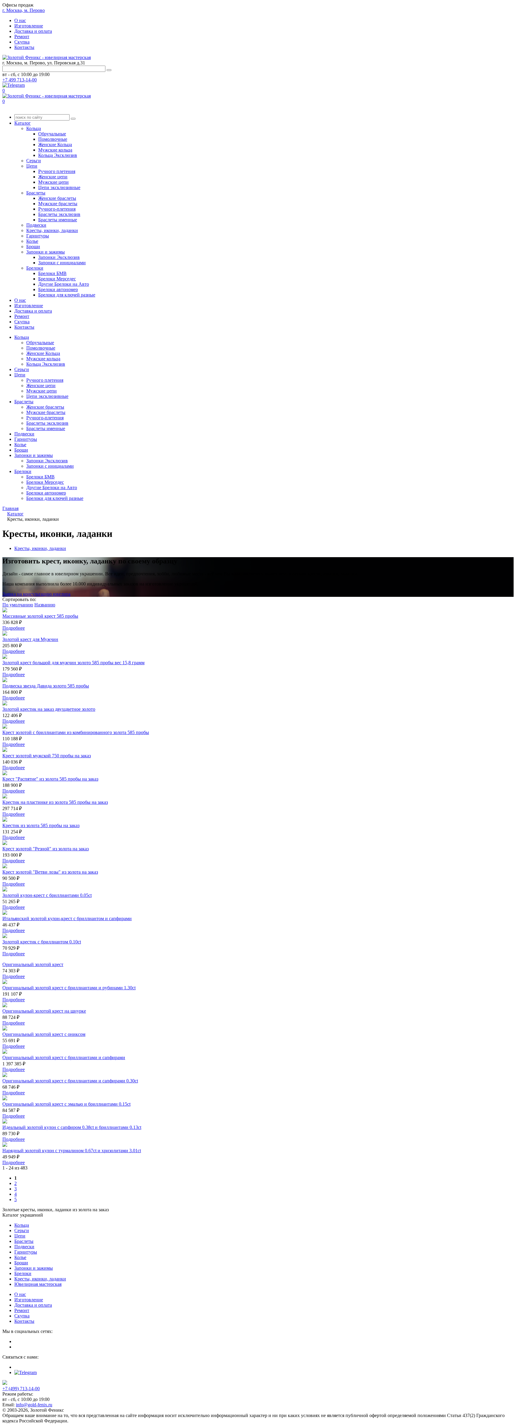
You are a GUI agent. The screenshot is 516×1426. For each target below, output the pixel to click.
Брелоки (34, 268)
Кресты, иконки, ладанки (52, 230)
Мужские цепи (53, 182)
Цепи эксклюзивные (59, 187)
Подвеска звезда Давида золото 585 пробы (45, 685)
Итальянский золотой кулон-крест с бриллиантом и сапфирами (67, 918)
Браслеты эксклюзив (59, 214)
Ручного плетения (56, 171)
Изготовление (28, 25)
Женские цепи (52, 176)
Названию (44, 604)
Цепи (31, 166)
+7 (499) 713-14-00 (21, 1388)
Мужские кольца (55, 149)
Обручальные (52, 133)
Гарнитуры (37, 235)
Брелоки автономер (58, 289)
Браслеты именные (57, 219)
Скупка (22, 41)
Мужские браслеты (57, 203)
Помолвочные (52, 139)
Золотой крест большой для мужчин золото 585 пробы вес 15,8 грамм (73, 662)
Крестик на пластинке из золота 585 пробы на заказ (55, 802)
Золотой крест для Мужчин (30, 639)
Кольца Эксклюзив (57, 155)
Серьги (33, 160)
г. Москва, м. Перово (23, 10)
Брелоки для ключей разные (66, 294)
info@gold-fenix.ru (34, 1404)
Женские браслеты (57, 198)
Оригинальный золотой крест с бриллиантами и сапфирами (63, 1057)
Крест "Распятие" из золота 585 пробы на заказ (50, 778)
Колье (32, 241)
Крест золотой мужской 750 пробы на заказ (46, 755)
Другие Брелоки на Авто (63, 284)
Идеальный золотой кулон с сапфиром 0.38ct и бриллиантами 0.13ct (71, 1127)
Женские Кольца (55, 144)
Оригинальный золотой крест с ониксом (43, 1034)
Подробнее (13, 628)
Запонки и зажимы (45, 251)
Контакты (24, 47)
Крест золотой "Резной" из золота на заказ (45, 848)
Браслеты (35, 192)
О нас (20, 20)
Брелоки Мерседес (57, 278)
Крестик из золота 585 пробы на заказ (40, 825)
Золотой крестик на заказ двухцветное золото (48, 709)
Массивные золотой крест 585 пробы (40, 616)
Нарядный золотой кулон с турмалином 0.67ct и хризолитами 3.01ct (71, 1150)
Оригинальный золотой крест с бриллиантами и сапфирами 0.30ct (70, 1080)
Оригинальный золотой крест (32, 964)
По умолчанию (17, 604)
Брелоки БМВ (52, 273)
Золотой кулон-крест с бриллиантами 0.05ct (47, 895)
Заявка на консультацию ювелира (36, 594)
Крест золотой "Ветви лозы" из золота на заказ (50, 872)
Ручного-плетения (57, 208)
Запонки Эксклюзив (59, 257)
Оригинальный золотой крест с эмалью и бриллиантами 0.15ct (66, 1104)
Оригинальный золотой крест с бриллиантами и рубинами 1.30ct (69, 987)
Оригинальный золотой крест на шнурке (44, 1011)
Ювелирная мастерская (38, 1284)
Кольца (33, 128)
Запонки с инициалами (62, 262)
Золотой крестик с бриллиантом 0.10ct (41, 941)
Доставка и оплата (33, 31)
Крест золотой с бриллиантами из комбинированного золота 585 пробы (75, 732)
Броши (33, 246)
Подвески (36, 225)
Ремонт (21, 36)
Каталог (22, 123)
